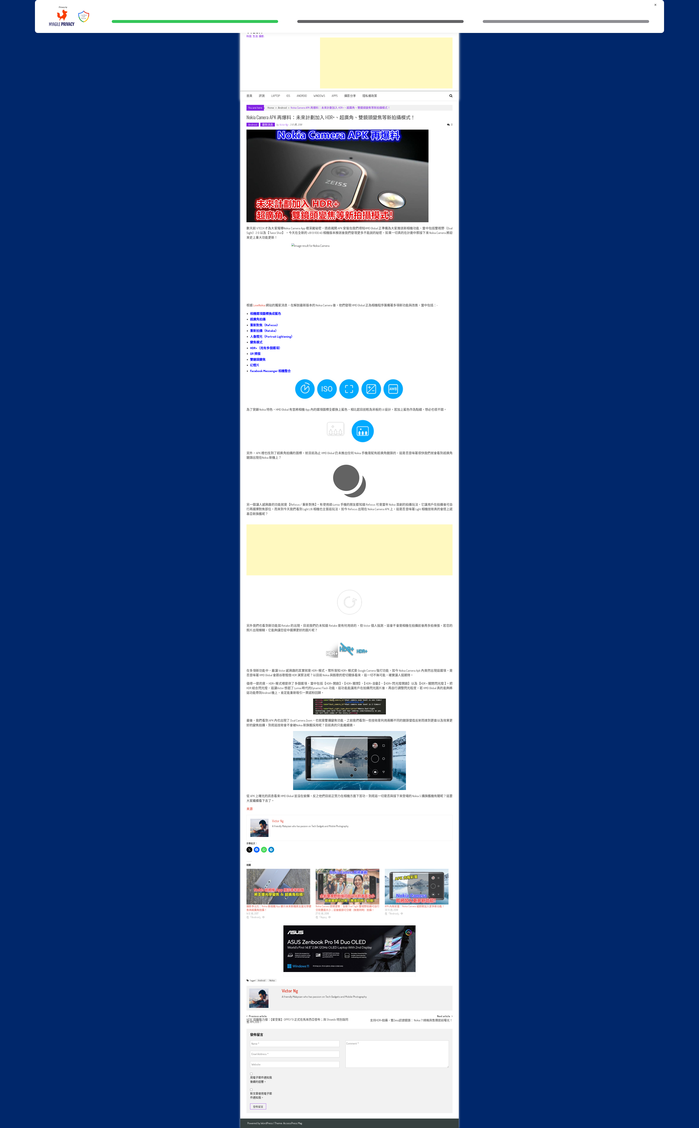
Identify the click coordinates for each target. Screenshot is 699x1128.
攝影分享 (350, 96)
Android (302, 96)
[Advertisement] (386, 62)
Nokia (272, 980)
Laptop (275, 96)
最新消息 (267, 124)
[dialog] (349, 16)
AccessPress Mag (292, 1123)
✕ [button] (655, 5)
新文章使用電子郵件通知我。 (261, 1095)
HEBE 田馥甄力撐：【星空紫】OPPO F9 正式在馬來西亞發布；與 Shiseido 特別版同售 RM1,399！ (297, 1021)
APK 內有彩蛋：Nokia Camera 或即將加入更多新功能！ (415, 906)
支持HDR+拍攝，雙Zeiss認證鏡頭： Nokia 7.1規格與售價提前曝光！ (411, 1020)
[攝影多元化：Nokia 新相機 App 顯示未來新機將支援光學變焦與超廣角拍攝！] (279, 887)
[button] (195, 21)
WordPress (267, 1123)
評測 (262, 96)
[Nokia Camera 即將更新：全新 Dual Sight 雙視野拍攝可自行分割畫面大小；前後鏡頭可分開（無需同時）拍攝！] (348, 887)
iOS (288, 96)
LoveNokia (259, 305)
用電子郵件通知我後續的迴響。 (261, 1079)
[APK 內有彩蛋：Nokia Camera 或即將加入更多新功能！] (417, 887)
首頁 (249, 96)
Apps (335, 96)
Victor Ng (283, 124)
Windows (319, 96)
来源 (249, 809)
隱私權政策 (369, 96)
